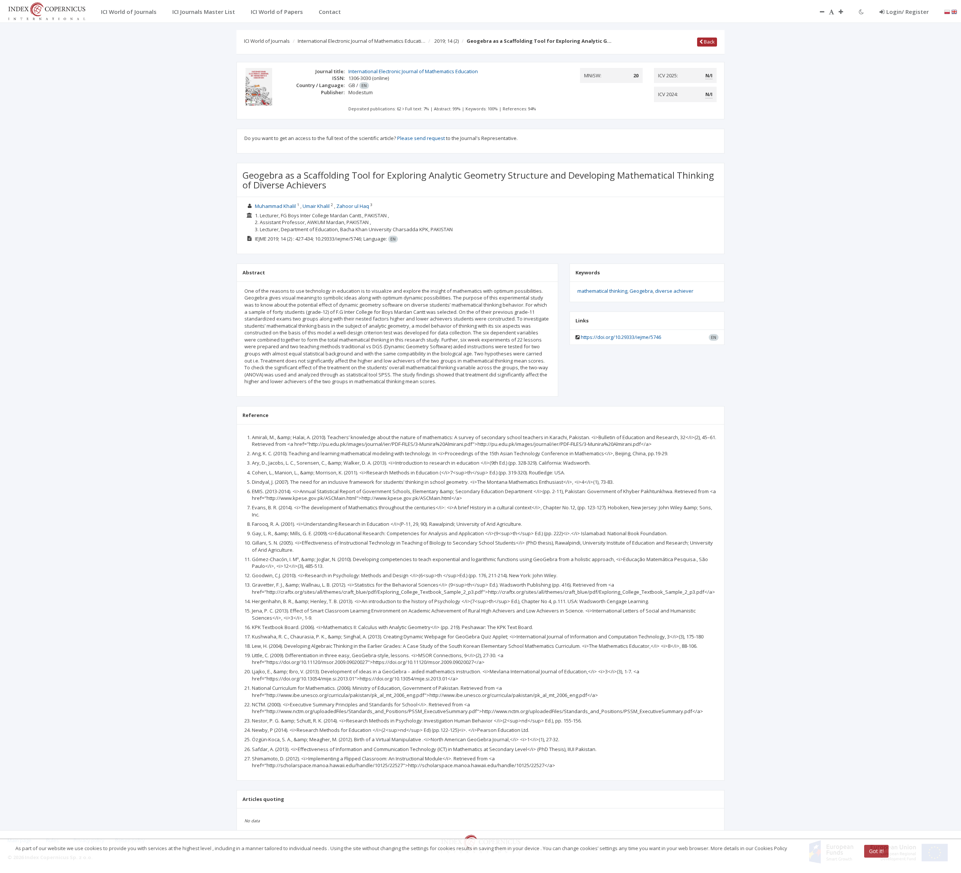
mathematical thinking (602, 290)
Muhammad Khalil (275, 206)
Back (709, 41)
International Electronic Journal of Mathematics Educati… (361, 41)
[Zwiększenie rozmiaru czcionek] (844, 11)
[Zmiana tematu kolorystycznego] (861, 11)
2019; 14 (446, 41)
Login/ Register (907, 11)
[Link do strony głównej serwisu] (46, 10)
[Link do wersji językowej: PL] (947, 11)
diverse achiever (674, 290)
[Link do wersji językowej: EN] (954, 11)
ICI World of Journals (267, 41)
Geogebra (641, 290)
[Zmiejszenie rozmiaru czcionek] (818, 11)
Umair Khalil (316, 206)
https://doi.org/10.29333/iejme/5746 (621, 337)
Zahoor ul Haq (352, 206)
